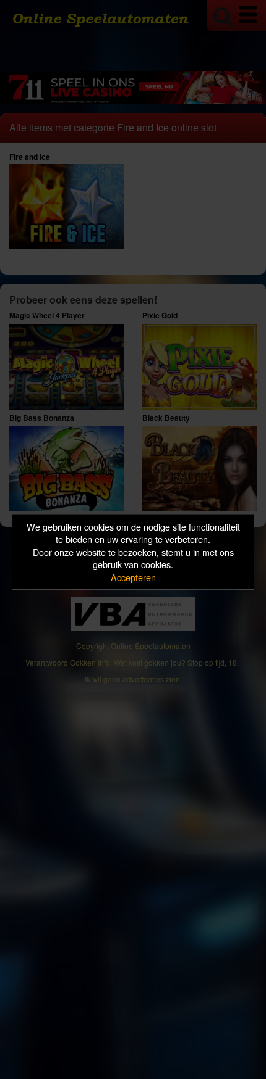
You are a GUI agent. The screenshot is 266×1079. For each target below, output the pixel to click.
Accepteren (133, 576)
